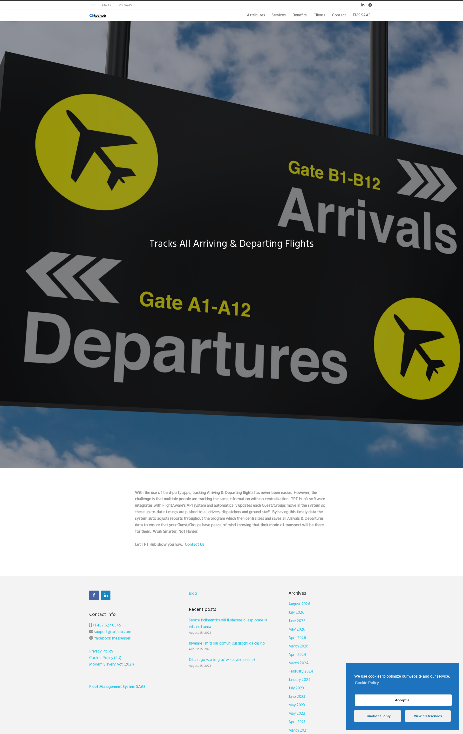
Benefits (300, 15)
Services (279, 15)
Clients (319, 15)
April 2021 (296, 722)
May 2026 (296, 629)
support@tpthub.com (112, 632)
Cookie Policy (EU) (105, 658)
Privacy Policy (101, 651)
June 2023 (296, 697)
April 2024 (297, 655)
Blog (193, 593)
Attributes (256, 15)
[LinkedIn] (105, 595)
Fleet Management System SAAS (117, 687)
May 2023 (296, 705)
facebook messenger (112, 638)
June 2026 (297, 621)
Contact (339, 15)
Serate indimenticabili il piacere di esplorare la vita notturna (228, 623)
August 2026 (299, 604)
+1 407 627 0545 (107, 625)
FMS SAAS (361, 15)
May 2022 (296, 713)
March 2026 (298, 646)
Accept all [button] (403, 700)
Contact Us (194, 544)
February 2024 (300, 671)
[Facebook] (94, 595)
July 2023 (296, 688)
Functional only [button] (378, 716)
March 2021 (297, 730)
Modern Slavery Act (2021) (111, 664)
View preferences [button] (428, 716)
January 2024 (299, 680)
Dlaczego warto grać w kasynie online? (222, 660)
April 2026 (297, 638)
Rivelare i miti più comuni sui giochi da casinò (227, 643)
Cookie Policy (367, 683)
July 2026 (296, 612)
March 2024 (298, 663)
